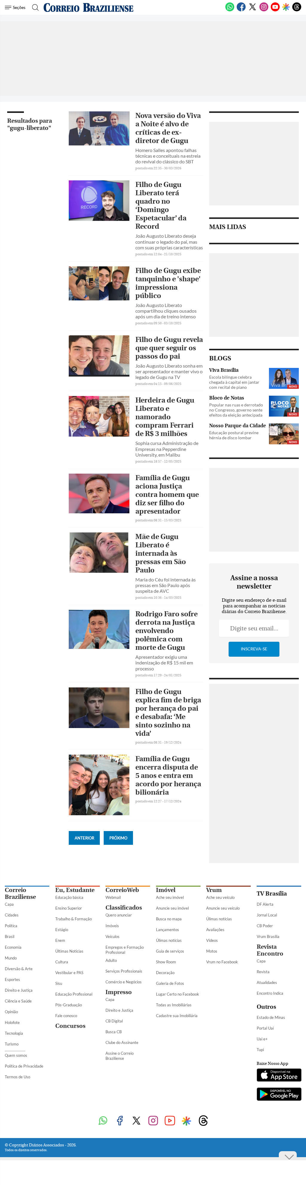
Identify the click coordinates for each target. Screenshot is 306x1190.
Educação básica (69, 897)
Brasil (9, 936)
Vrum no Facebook (222, 961)
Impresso (118, 992)
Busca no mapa (169, 918)
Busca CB (113, 1031)
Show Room (166, 961)
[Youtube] (275, 10)
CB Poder (265, 925)
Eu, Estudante (74, 890)
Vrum (214, 890)
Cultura (61, 961)
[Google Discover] (286, 7)
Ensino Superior (68, 908)
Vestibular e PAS (69, 972)
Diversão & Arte (19, 968)
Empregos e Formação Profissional (124, 950)
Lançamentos (167, 929)
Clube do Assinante (121, 1042)
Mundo (11, 958)
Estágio (61, 929)
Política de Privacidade (24, 1066)
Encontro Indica (270, 993)
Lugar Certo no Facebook (177, 994)
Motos (211, 951)
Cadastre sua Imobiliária (177, 1015)
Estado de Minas (271, 1017)
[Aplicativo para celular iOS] (279, 1075)
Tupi (260, 1049)
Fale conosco (66, 1015)
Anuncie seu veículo (223, 908)
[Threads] (296, 10)
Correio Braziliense (20, 893)
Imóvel (165, 890)
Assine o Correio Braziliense (119, 1056)
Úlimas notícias (169, 940)
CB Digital (114, 1021)
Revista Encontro (270, 950)
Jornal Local (267, 915)
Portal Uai (265, 1028)
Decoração (165, 972)
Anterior (84, 838)
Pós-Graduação (68, 1004)
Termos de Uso (17, 1076)
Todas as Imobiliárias (174, 1004)
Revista (263, 971)
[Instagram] (263, 10)
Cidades (12, 915)
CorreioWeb (122, 890)
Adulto (111, 960)
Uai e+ (262, 1039)
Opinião (11, 1011)
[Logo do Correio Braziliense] (88, 7)
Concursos (70, 1025)
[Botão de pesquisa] (34, 7)
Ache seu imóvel (170, 897)
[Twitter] (252, 10)
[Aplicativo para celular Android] (279, 1094)
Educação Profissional (73, 994)
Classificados (123, 907)
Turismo (12, 1044)
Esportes (12, 979)
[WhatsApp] (229, 10)
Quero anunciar (118, 915)
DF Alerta (265, 904)
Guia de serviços (170, 951)
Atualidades (267, 982)
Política (11, 925)
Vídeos (212, 940)
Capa (9, 904)
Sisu (58, 983)
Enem (60, 940)
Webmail (113, 897)
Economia (13, 947)
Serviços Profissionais (123, 971)
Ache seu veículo (220, 897)
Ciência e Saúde (18, 1001)
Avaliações (215, 929)
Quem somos (16, 1055)
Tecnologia (14, 1033)
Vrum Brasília (268, 936)
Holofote (12, 1022)
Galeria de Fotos (170, 983)
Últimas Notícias (69, 951)
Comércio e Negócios (123, 981)
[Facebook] (241, 10)
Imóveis (112, 925)
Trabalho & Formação (73, 918)
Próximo (118, 838)
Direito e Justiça (19, 990)
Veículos (112, 936)
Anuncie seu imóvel (172, 908)
